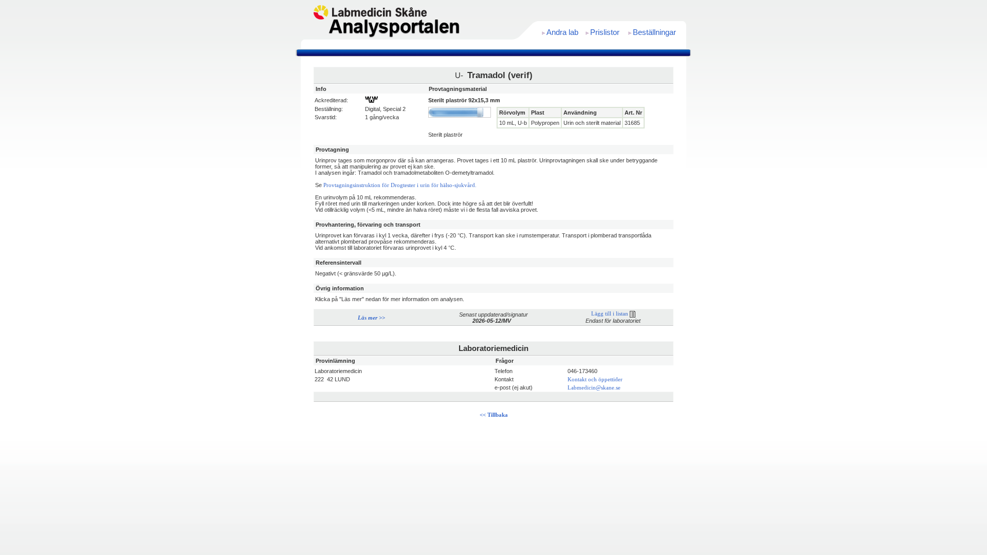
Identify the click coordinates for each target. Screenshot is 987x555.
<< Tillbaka (494, 415)
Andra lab (562, 32)
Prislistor (604, 32)
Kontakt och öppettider (595, 379)
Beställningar (654, 32)
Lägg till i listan (610, 314)
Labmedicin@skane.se (594, 388)
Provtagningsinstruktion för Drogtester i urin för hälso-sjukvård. (400, 185)
